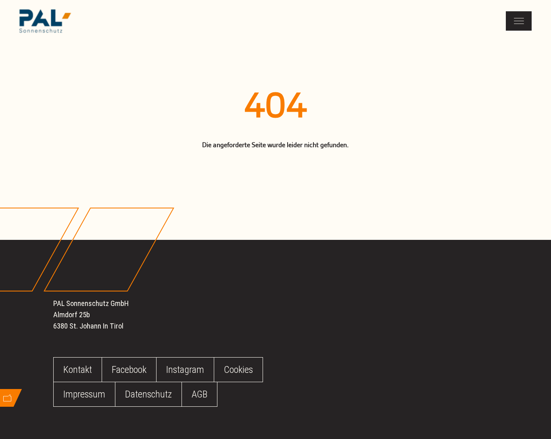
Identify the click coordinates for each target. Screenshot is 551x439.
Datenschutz (148, 394)
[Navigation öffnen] (519, 21)
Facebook (129, 369)
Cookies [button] (238, 369)
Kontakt (77, 369)
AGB (199, 394)
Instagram (185, 369)
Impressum (84, 394)
